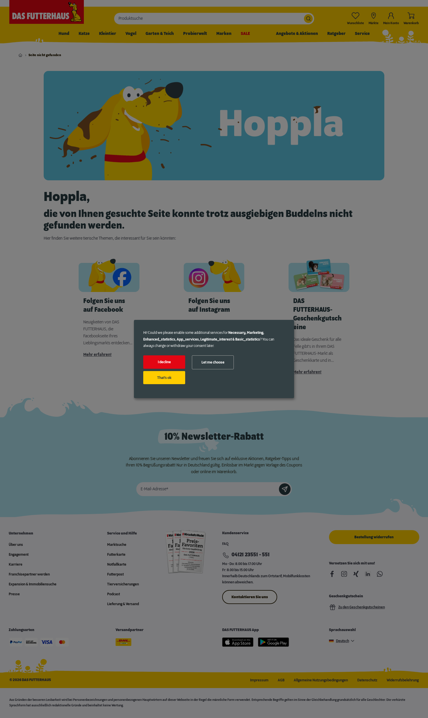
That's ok (164, 378)
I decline (164, 362)
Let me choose (212, 362)
